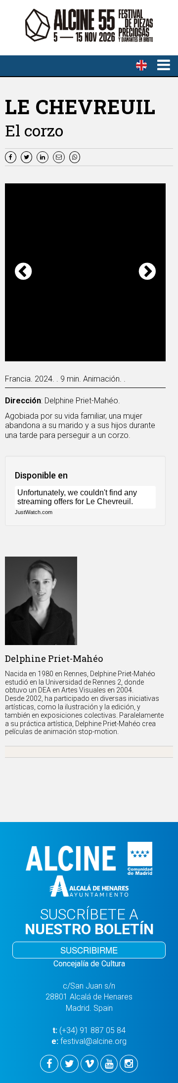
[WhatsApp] (76, 156)
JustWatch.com (33, 512)
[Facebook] (12, 156)
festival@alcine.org (93, 1041)
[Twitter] (28, 156)
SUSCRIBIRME (89, 950)
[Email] (61, 156)
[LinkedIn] (44, 156)
